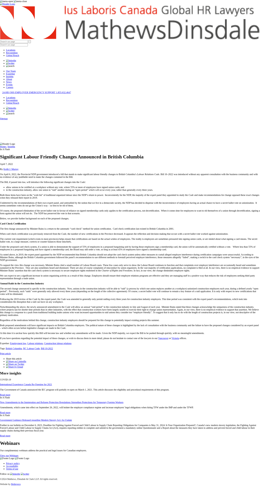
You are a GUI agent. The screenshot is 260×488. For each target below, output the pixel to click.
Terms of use (12, 469)
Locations (10, 50)
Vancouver (163, 338)
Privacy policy (13, 463)
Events (9, 84)
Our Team (11, 71)
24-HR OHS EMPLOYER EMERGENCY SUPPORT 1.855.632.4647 (36, 92)
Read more (5, 395)
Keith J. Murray (11, 169)
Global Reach (12, 55)
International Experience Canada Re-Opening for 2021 (26, 384)
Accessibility (12, 466)
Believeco (16, 484)
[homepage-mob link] (7, 4)
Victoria (175, 338)
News (9, 82)
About (9, 79)
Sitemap (4, 118)
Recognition (12, 52)
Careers (9, 87)
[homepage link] (130, 22)
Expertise (10, 74)
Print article (5, 353)
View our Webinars (9, 455)
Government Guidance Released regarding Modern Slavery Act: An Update (36, 420)
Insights (9, 76)
